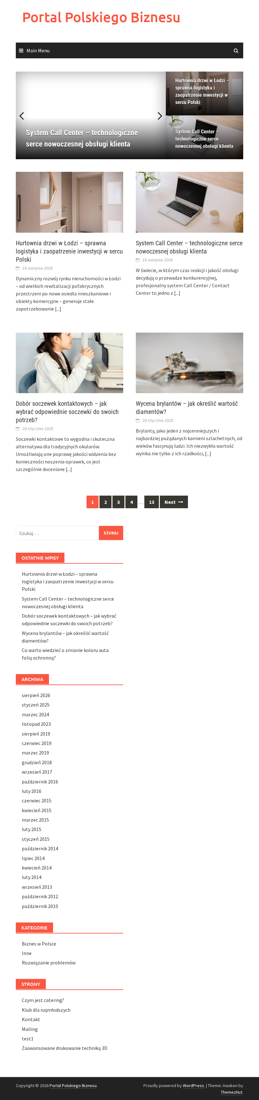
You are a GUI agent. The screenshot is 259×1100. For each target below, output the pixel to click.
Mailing (30, 1029)
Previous (25, 115)
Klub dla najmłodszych (46, 1010)
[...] (58, 309)
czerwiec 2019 (36, 743)
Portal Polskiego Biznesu (101, 17)
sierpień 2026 (36, 695)
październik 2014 (40, 848)
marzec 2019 (35, 752)
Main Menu (38, 50)
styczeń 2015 (36, 839)
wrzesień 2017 (37, 772)
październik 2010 (40, 906)
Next (156, 115)
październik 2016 (40, 781)
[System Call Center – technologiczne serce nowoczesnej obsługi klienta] (189, 201)
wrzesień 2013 (37, 887)
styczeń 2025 (36, 704)
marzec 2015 (35, 820)
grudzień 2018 (37, 762)
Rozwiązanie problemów (48, 962)
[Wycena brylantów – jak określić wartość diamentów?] (189, 362)
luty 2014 (31, 877)
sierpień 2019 (36, 733)
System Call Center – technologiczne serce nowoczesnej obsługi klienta (204, 139)
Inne (27, 953)
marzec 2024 (35, 714)
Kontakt (31, 1019)
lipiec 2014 (33, 858)
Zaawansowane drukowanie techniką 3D (64, 1048)
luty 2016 (31, 791)
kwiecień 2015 (36, 810)
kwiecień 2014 (36, 867)
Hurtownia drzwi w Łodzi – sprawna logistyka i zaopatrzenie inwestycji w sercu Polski (202, 91)
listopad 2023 (36, 724)
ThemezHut (231, 1092)
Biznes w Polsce (39, 943)
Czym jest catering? (43, 1000)
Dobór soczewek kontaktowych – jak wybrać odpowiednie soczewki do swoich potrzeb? (67, 412)
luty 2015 (31, 829)
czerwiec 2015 (36, 800)
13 (151, 502)
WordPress (193, 1085)
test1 (27, 1038)
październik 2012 (40, 896)
